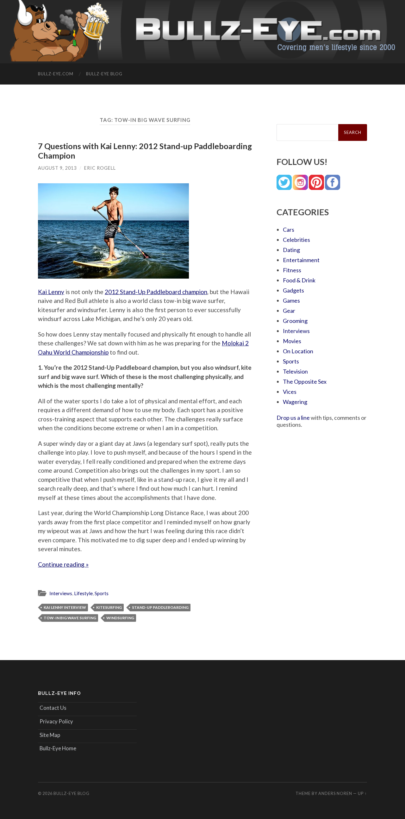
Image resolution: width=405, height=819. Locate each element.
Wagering (295, 401)
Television (295, 371)
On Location (298, 351)
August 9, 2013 (57, 168)
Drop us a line (293, 417)
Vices (289, 391)
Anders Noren (335, 793)
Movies (292, 340)
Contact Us (53, 707)
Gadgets (293, 290)
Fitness (292, 270)
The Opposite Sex (305, 381)
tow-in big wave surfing (70, 617)
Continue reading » (63, 564)
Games (291, 300)
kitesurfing (109, 607)
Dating (291, 249)
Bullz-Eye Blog (104, 73)
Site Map (50, 735)
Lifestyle (83, 593)
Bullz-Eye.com (55, 73)
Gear (289, 310)
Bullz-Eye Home (58, 748)
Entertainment (301, 259)
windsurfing (120, 617)
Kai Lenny (51, 291)
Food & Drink (299, 280)
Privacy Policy (56, 721)
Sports (102, 593)
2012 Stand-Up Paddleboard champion (156, 291)
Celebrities (296, 239)
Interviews (60, 593)
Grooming (295, 320)
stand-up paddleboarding (160, 607)
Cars (288, 229)
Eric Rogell (100, 168)
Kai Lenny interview (65, 607)
